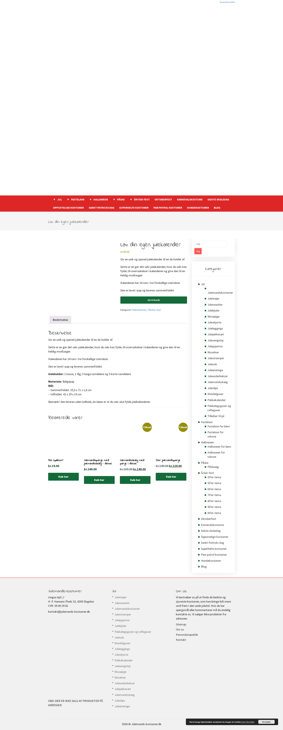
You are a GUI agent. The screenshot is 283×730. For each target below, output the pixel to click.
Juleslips (213, 388)
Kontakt (181, 640)
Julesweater (215, 304)
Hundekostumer (198, 207)
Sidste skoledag (218, 199)
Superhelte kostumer (134, 207)
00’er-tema (214, 513)
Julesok (212, 364)
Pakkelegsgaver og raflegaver (132, 632)
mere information (248, 722)
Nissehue (213, 352)
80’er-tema (214, 501)
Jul (59, 199)
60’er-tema (214, 489)
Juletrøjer (213, 298)
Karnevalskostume (190, 199)
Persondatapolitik (187, 635)
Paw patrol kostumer (167, 207)
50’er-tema (214, 483)
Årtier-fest (142, 199)
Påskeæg (213, 467)
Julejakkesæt (216, 334)
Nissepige (213, 316)
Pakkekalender (139, 309)
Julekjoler (213, 310)
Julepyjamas (215, 346)
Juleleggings (215, 328)
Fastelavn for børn (219, 426)
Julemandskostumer (220, 292)
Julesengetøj (215, 340)
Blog (217, 207)
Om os (180, 629)
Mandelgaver (215, 394)
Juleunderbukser (218, 376)
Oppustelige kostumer (68, 207)
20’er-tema (214, 477)
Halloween (101, 199)
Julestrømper (216, 358)
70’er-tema (214, 495)
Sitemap (181, 624)
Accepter (266, 721)
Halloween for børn (219, 446)
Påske (121, 199)
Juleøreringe (215, 370)
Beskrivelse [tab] (60, 320)
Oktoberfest (163, 199)
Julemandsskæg (218, 382)
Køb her (63, 476)
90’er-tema (214, 507)
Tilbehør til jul (154, 309)
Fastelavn (77, 199)
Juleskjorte (214, 322)
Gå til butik (154, 300)
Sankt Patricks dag (101, 207)
